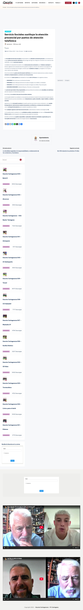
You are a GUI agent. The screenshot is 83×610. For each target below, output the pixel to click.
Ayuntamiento (60, 80)
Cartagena (67, 80)
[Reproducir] (4, 547)
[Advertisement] (41, 18)
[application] (41, 527)
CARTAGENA (7, 31)
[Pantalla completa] (77, 547)
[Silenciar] (76, 547)
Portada (4, 7)
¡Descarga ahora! (6, 183)
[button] (68, 3)
